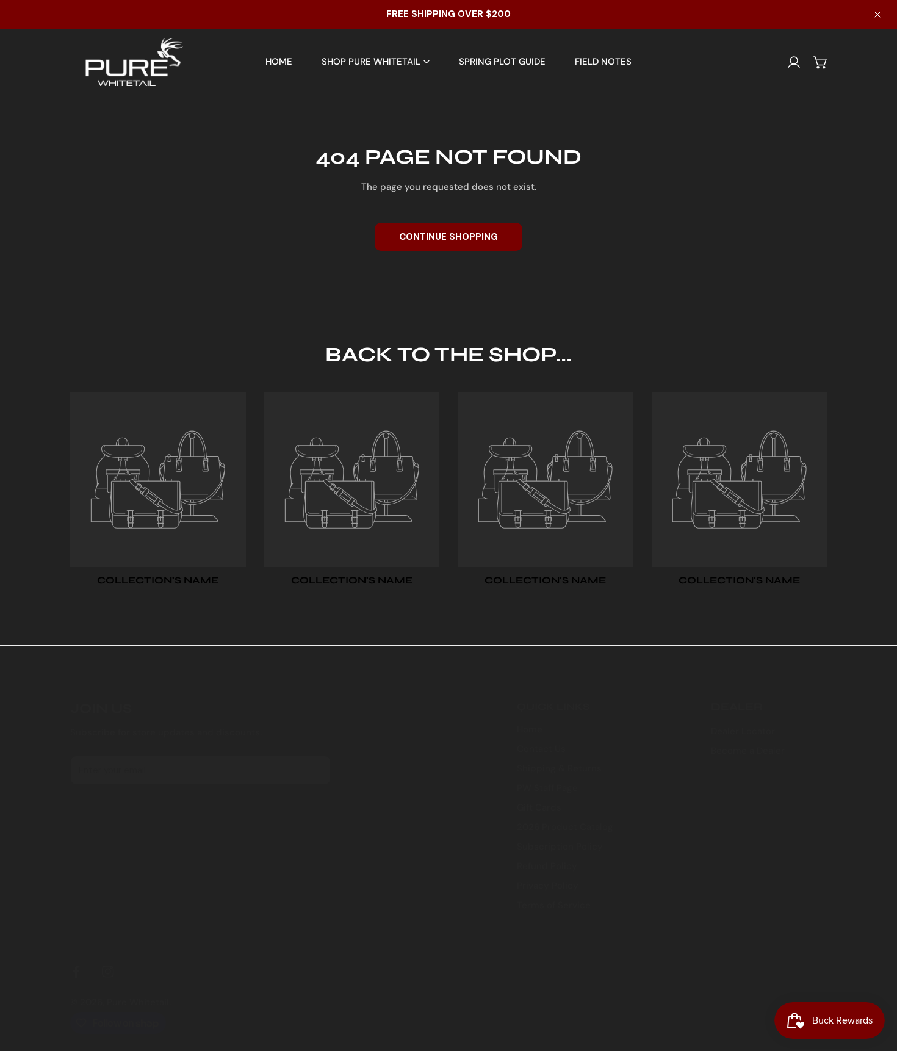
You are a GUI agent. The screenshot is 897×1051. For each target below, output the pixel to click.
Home (529, 729)
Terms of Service (554, 905)
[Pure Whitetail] (126, 62)
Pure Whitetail (138, 1002)
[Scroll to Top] (875, 986)
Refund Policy (547, 866)
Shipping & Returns (559, 768)
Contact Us (541, 749)
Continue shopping (448, 237)
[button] (820, 62)
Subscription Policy (560, 846)
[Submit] (315, 770)
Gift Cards (539, 807)
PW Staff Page (547, 788)
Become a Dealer (748, 751)
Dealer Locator (743, 731)
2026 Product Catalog (565, 827)
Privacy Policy (547, 885)
